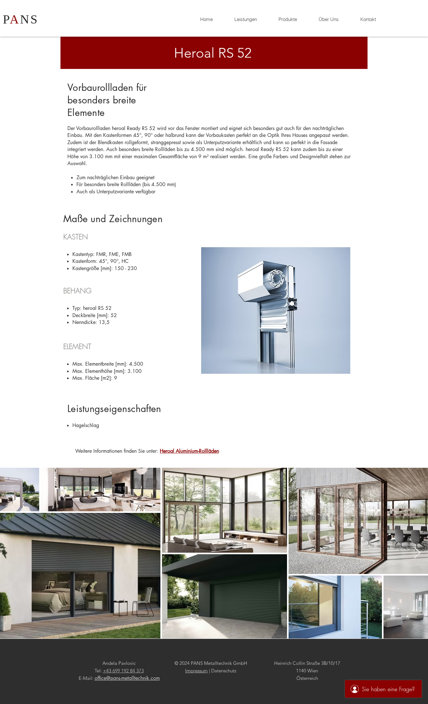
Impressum (196, 671)
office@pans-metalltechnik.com (127, 678)
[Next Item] (417, 553)
